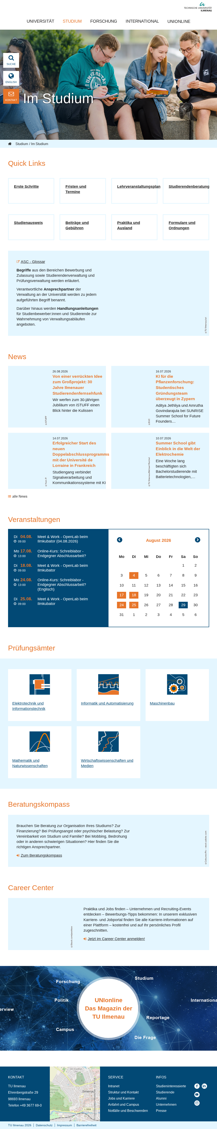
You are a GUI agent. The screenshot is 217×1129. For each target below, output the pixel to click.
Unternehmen (166, 1104)
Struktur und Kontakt (123, 1092)
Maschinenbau (162, 703)
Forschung (103, 21)
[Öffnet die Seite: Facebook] (198, 1086)
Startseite (10, 144)
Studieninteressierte (171, 1086)
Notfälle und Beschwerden (128, 1110)
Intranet (113, 1086)
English (11, 82)
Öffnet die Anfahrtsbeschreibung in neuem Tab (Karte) (74, 1070)
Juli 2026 (119, 539)
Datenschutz (44, 1125)
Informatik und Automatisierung (107, 703)
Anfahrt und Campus (123, 1104)
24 (122, 605)
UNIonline (178, 21)
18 (134, 595)
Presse (161, 1110)
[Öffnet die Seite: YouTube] (198, 1094)
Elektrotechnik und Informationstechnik (28, 706)
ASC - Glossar (33, 262)
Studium (72, 21)
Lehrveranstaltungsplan (138, 186)
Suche (11, 64)
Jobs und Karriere (121, 1098)
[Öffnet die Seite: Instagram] (198, 1103)
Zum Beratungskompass (41, 855)
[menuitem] (128, 1086)
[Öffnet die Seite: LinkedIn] (205, 1086)
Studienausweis (28, 223)
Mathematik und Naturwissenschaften (30, 763)
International (142, 21)
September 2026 (197, 539)
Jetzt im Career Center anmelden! (116, 939)
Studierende (165, 1092)
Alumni (161, 1098)
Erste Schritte (26, 186)
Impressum (64, 1125)
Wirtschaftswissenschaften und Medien (107, 763)
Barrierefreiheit (86, 1125)
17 (122, 595)
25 (134, 605)
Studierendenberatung (189, 186)
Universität (40, 21)
